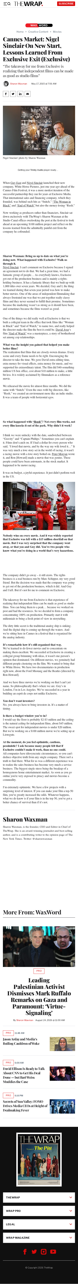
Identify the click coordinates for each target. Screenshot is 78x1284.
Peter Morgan (59, 454)
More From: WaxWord (32, 912)
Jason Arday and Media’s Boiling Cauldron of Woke (21, 1041)
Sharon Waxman (18, 83)
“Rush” (37, 421)
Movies (57, 31)
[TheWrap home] (28, 4)
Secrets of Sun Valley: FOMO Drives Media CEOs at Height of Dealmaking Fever (25, 1105)
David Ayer (62, 329)
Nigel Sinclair (35, 183)
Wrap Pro (13, 1210)
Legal (10, 1224)
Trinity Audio (36, 170)
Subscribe (66, 3)
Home (20, 31)
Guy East (16, 183)
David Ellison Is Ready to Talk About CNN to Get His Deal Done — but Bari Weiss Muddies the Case (24, 1075)
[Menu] (7, 4)
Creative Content (38, 31)
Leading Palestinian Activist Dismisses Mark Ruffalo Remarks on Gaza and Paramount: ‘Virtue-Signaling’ (39, 996)
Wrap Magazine (18, 1237)
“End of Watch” (26, 205)
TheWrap (13, 1197)
